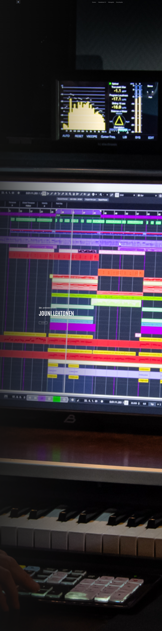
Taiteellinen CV (102, 2)
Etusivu (94, 2)
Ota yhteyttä (119, 2)
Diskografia (111, 2)
